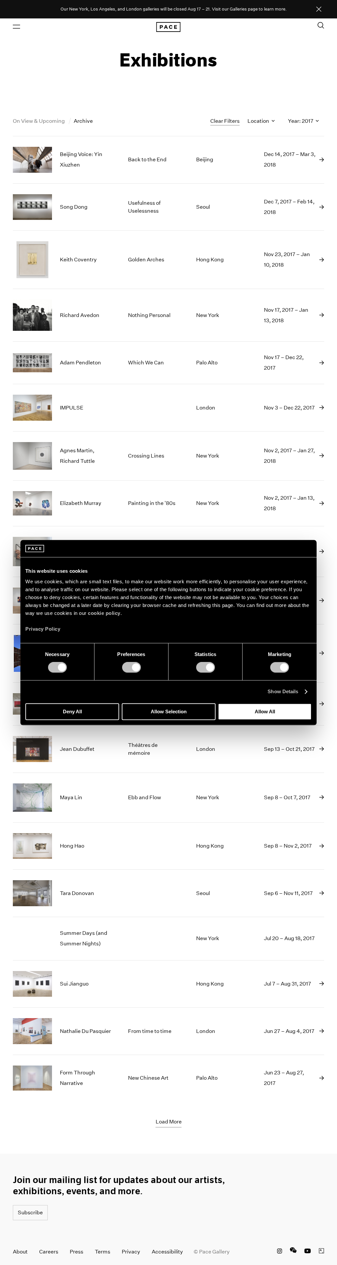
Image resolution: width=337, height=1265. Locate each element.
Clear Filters (225, 121)
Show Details (283, 692)
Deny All (72, 711)
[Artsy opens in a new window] (321, 1252)
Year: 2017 (301, 121)
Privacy (131, 1252)
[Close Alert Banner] (319, 9)
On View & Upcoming (39, 121)
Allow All (265, 711)
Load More (169, 1122)
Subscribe (30, 1212)
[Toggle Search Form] (321, 25)
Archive (83, 121)
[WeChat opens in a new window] (293, 1252)
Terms (102, 1252)
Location (258, 121)
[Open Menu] (16, 27)
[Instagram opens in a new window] (279, 1252)
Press (76, 1252)
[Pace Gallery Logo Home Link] (168, 27)
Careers (48, 1252)
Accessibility (167, 1252)
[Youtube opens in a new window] (307, 1252)
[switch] (131, 667)
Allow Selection (169, 711)
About (20, 1252)
